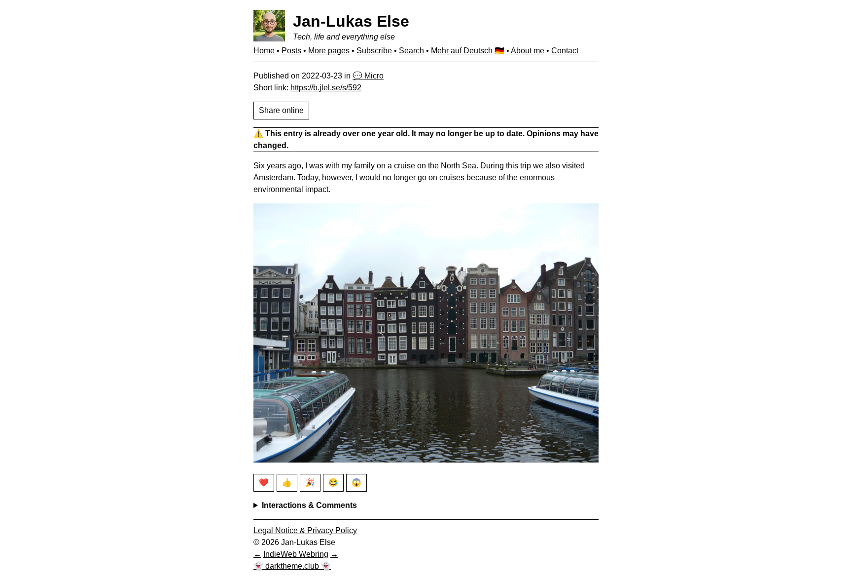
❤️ (264, 482)
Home (264, 50)
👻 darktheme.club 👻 (292, 566)
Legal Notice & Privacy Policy (305, 530)
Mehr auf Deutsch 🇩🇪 (467, 50)
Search (411, 50)
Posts (291, 50)
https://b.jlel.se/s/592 (325, 87)
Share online (281, 110)
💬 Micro (368, 76)
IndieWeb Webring (295, 554)
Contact (564, 50)
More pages (329, 50)
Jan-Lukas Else (351, 21)
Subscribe (374, 50)
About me (527, 50)
